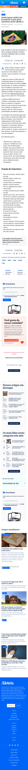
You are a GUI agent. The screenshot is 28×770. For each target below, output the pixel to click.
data (4, 79)
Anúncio (14, 733)
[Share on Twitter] (19, 63)
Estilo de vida (14, 715)
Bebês (9, 260)
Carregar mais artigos (14, 423)
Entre (20, 365)
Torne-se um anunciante (14, 760)
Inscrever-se (7, 300)
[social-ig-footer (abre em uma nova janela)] (18, 745)
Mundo (4, 620)
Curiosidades (6, 534)
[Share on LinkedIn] (17, 63)
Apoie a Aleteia (14, 752)
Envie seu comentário (14, 370)
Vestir (14, 731)
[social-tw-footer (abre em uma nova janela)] (15, 745)
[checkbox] (3, 295)
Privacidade (14, 765)
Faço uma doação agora (10, 340)
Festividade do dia (11, 483)
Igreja (14, 260)
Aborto (4, 260)
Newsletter (14, 725)
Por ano (14, 740)
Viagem (4, 593)
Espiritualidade (14, 717)
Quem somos (14, 755)
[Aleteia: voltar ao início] (14, 2)
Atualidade (14, 713)
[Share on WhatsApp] (24, 63)
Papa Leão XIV (6, 568)
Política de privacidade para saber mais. (14, 296)
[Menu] (4, 2)
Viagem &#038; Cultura (14, 719)
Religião (3, 11)
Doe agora (13, 6)
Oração (22, 6)
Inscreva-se (14, 729)
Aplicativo (14, 727)
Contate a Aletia (14, 762)
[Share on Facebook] (14, 63)
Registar (5, 6)
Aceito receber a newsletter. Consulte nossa (14, 296)
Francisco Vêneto (18, 24)
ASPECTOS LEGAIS (14, 757)
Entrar (18, 705)
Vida (3, 263)
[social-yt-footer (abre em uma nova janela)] (10, 745)
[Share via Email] (22, 63)
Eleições (5, 647)
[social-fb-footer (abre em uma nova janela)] (12, 745)
